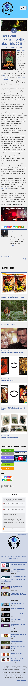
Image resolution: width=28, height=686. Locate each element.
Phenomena (4, 188)
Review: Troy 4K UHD (7, 380)
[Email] (22, 227)
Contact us (15, 558)
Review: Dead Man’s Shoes (9, 437)
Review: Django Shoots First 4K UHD (12, 297)
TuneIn (8, 461)
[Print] (19, 227)
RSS (8, 468)
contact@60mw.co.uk (21, 680)
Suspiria (6, 79)
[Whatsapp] (16, 227)
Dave (7, 47)
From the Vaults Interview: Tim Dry (18, 625)
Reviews (20, 47)
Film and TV (3, 295)
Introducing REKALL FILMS (18, 564)
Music (16, 47)
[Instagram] (8, 227)
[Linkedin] (14, 227)
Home (2, 556)
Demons (20, 113)
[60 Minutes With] (7, 15)
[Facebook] (3, 227)
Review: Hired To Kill (19, 259)
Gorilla (15, 88)
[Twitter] (5, 227)
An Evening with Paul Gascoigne (16, 587)
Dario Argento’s (5, 77)
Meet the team (8, 556)
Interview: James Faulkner (18, 614)
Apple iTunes (8, 454)
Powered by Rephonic (22, 534)
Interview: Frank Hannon (17, 619)
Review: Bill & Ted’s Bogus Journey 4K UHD (18, 659)
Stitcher (8, 457)
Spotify (8, 464)
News (19, 556)
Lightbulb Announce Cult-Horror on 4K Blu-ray (18, 570)
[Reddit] (11, 227)
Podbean (8, 450)
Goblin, (4, 75)
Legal (10, 558)
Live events (12, 47)
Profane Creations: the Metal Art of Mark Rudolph (18, 593)
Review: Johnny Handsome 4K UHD (12, 352)
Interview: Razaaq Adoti (17, 608)
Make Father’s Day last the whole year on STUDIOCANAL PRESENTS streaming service (13, 579)
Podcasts (15, 556)
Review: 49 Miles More (8, 325)
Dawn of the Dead (21, 50)
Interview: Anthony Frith (17, 603)
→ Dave (12, 245)
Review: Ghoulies (8, 256)
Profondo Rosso (21, 77)
